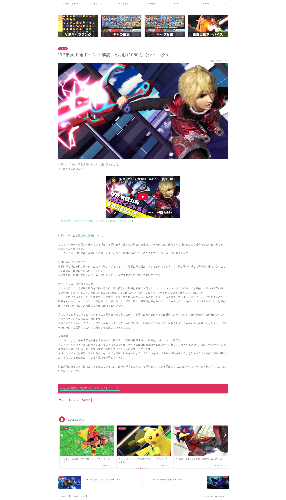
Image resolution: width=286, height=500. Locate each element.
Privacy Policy (78, 496)
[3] (121, 26)
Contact (63, 496)
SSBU (63, 400)
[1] (78, 26)
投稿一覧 (97, 4)
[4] (165, 26)
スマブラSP (74, 400)
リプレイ (63, 49)
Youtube (205, 4)
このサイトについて (71, 4)
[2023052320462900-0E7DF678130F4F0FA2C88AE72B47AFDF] (143, 111)
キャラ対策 (150, 4)
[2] (208, 26)
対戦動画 (87, 400)
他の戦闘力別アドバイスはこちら (90, 388)
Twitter (177, 4)
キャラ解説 (124, 4)
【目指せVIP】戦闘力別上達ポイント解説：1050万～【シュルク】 (96, 221)
